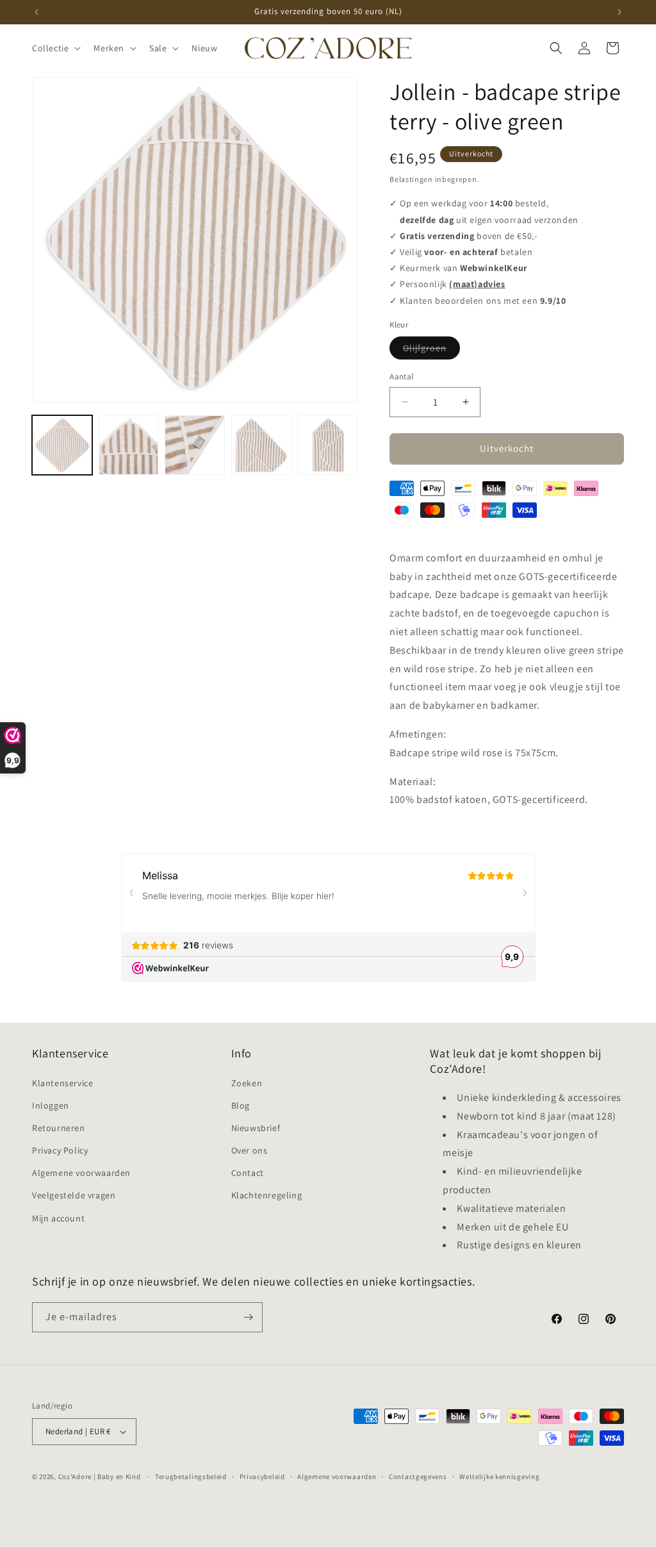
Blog (240, 1105)
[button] (55, 48)
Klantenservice (62, 1083)
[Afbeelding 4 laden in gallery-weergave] (261, 445)
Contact (247, 1173)
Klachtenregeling (266, 1195)
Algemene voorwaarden (81, 1173)
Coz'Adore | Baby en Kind (99, 1476)
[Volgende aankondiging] (619, 12)
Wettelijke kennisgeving (499, 1476)
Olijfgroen (431, 351)
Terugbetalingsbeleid (191, 1476)
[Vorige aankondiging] (36, 12)
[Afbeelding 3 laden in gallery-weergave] (195, 445)
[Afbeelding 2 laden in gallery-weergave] (129, 445)
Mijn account (58, 1218)
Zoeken (247, 1083)
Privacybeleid (262, 1476)
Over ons (249, 1150)
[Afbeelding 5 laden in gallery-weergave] (328, 445)
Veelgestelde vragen (73, 1195)
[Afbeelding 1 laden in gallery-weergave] (62, 445)
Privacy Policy (60, 1150)
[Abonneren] (248, 1317)
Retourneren (58, 1128)
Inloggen (50, 1105)
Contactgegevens (418, 1476)
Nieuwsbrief (256, 1128)
